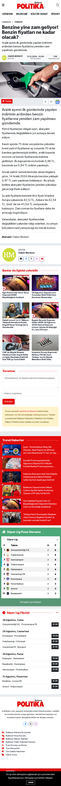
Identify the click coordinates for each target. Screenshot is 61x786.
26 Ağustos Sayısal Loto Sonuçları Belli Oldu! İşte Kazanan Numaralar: (44, 295)
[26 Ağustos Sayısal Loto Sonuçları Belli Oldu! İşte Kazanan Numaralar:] (45, 283)
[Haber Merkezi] (9, 254)
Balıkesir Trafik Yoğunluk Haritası (20, 742)
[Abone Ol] (57, 102)
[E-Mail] (20, 259)
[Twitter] (31, 259)
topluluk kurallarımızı (28, 411)
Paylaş (8, 101)
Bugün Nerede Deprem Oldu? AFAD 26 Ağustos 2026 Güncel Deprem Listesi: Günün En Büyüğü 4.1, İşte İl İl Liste (44, 325)
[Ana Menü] (3, 5)
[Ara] (57, 5)
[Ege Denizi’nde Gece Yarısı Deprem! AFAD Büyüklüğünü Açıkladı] (15, 283)
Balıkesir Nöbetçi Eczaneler (18, 732)
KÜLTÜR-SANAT (39, 14)
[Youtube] (42, 259)
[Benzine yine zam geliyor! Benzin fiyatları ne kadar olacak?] (30, 80)
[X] (30, 723)
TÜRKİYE (18, 22)
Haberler (6, 22)
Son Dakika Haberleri (15, 751)
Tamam (30, 782)
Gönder (8, 401)
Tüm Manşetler (13, 748)
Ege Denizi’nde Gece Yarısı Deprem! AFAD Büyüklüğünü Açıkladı (15, 295)
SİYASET (55, 14)
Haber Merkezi (26, 253)
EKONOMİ (21, 14)
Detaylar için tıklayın (30, 602)
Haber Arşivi (11, 755)
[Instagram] (36, 259)
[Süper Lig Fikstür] (57, 613)
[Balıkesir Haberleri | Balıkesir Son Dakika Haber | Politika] (30, 5)
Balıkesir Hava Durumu (16, 736)
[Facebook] (26, 259)
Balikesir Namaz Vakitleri (17, 739)
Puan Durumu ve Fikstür (16, 745)
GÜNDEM (7, 14)
